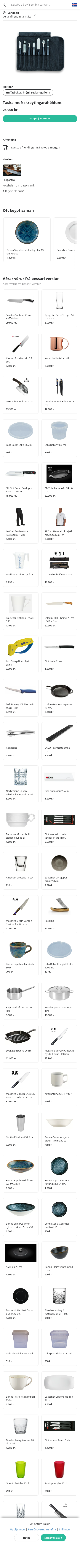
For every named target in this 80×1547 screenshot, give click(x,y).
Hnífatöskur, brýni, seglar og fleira (28, 92)
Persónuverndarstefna (42, 1529)
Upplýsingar (17, 1529)
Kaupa (40, 118)
